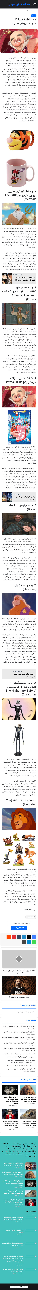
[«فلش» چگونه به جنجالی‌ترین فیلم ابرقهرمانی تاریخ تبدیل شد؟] (30, 1166)
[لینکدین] (24, 937)
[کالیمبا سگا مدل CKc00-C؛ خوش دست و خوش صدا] (30, 1248)
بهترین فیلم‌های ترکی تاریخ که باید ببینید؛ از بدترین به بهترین (29, 1123)
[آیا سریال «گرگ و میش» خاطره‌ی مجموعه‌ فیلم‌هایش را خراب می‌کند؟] (10, 1090)
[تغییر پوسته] (6, 5)
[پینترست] (14, 937)
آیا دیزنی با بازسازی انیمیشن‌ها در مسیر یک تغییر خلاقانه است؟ (28, 1099)
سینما (25, 11)
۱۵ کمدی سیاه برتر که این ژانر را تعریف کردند (21, 1066)
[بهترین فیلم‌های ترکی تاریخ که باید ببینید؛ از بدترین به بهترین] (28, 1114)
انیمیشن (30, 917)
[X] (29, 937)
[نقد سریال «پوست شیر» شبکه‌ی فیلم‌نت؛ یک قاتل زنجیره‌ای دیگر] (30, 1222)
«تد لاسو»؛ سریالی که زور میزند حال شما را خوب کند (19, 1054)
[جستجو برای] (3, 5)
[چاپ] (24, 942)
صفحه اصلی (31, 11)
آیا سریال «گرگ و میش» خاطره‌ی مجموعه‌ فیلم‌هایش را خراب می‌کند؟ (10, 1100)
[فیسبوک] (34, 937)
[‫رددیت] (9, 937)
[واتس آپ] (34, 942)
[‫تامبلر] (19, 937)
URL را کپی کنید (19, 928)
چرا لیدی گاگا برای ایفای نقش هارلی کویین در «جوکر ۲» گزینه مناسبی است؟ (10, 1124)
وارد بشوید (20, 1012)
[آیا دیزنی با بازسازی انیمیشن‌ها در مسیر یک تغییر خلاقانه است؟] (28, 1090)
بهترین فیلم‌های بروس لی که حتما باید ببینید (21, 1057)
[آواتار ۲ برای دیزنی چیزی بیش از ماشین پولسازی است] (30, 1274)
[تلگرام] (29, 942)
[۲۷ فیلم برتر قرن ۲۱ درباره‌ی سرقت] (30, 1235)
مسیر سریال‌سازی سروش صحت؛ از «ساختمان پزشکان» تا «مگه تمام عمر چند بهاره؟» (21, 1061)
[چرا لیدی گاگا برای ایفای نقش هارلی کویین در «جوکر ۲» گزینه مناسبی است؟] (10, 1114)
